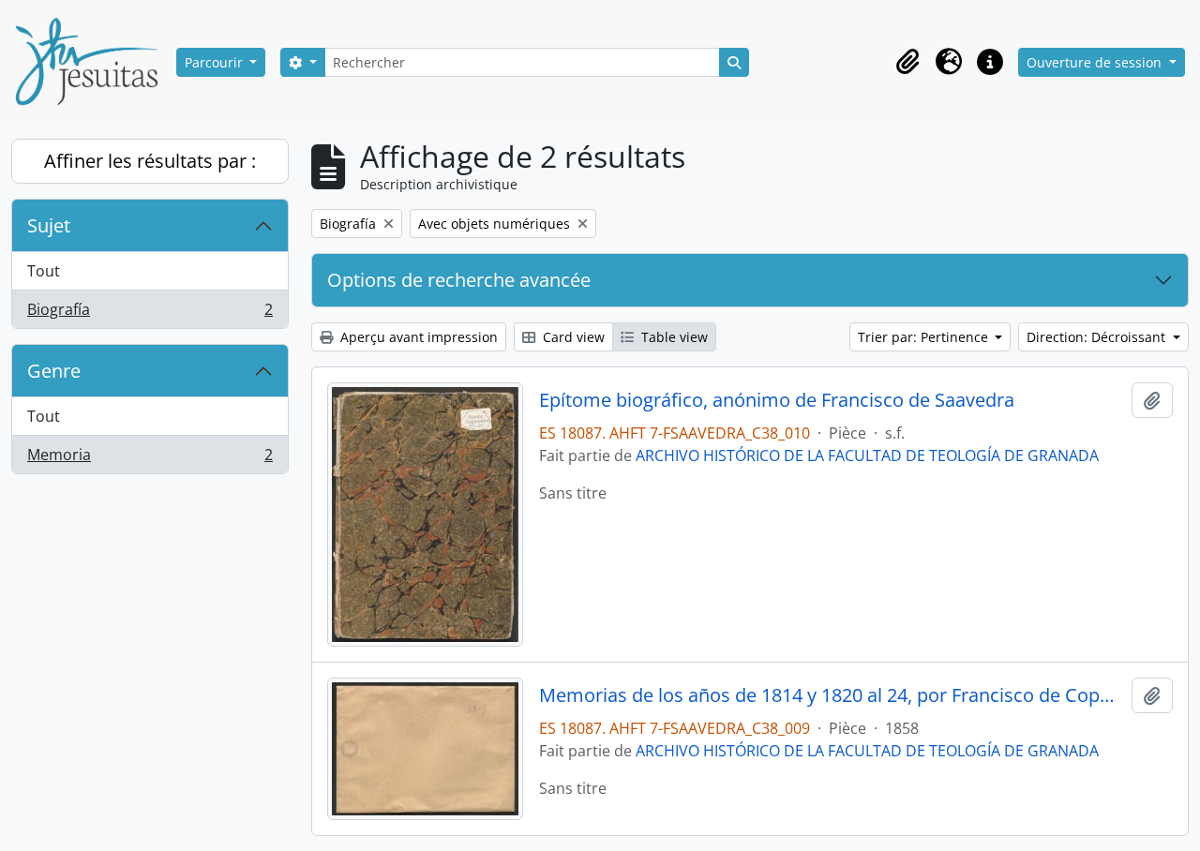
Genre (54, 370)
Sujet (48, 225)
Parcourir (216, 62)
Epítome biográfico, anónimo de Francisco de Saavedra (776, 400)
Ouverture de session (1096, 62)
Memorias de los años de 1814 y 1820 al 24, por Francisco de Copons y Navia (832, 695)
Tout (43, 271)
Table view (673, 337)
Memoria (149, 458)
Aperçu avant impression (417, 337)
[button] (907, 61)
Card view (572, 337)
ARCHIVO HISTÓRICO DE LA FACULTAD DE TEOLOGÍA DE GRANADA (867, 455)
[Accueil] (93, 61)
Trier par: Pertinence (925, 337)
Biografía (149, 313)
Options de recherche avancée (459, 279)
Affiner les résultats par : (150, 160)
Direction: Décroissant (1098, 337)
